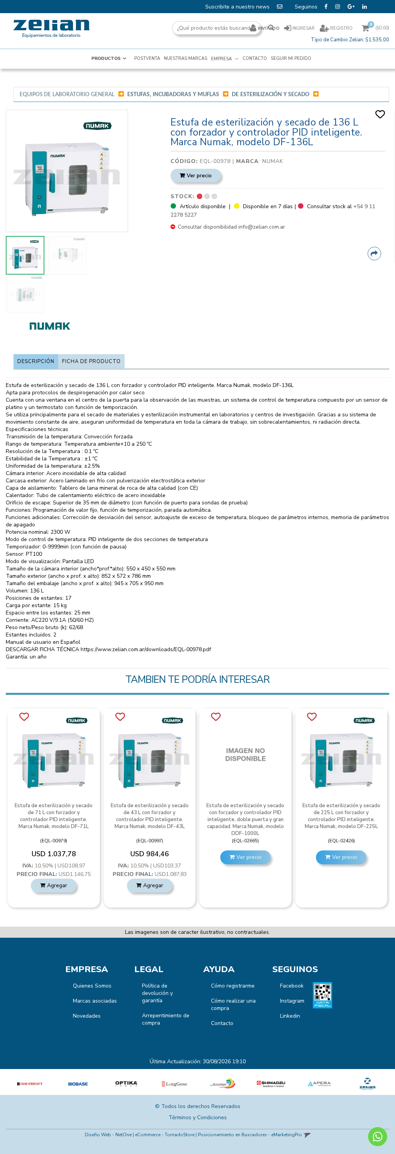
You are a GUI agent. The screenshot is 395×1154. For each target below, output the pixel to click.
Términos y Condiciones (198, 1117)
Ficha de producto (91, 361)
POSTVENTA (147, 58)
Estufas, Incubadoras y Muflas (173, 95)
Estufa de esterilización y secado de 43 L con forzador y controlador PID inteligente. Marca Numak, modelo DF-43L (150, 816)
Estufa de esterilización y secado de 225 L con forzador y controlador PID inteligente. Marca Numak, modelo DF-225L (341, 816)
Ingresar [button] (303, 28)
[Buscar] (271, 28)
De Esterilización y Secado (270, 95)
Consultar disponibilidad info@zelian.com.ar (230, 227)
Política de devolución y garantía (157, 993)
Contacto (222, 1023)
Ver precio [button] (199, 175)
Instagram (292, 1001)
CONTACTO (255, 58)
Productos (106, 58)
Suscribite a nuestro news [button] (238, 6)
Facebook (292, 985)
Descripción (35, 361)
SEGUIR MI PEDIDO (291, 58)
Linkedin (290, 1016)
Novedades (87, 1016)
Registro (341, 28)
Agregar (57, 885)
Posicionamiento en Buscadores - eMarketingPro (250, 1135)
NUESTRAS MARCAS (185, 58)
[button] (307, 1135)
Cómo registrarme (233, 985)
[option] (30, 1084)
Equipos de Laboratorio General (67, 95)
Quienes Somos (92, 985)
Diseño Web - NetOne (108, 1135)
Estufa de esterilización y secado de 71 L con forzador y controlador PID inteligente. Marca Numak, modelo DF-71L (54, 816)
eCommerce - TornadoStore (164, 1135)
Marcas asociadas (95, 1001)
